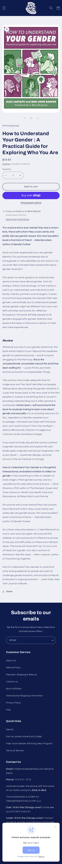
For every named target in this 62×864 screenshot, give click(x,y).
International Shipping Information (24, 696)
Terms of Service (15, 750)
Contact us (12, 682)
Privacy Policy (13, 703)
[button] (3, 8)
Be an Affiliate (13, 689)
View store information (17, 219)
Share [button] (9, 591)
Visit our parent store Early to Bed (24, 736)
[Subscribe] (52, 640)
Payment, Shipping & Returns (21, 675)
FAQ (8, 710)
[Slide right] (37, 118)
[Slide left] (24, 118)
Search (10, 729)
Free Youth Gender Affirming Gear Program (29, 743)
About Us (11, 660)
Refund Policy (13, 668)
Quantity (6, 169)
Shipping (6, 164)
